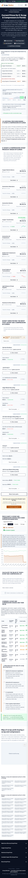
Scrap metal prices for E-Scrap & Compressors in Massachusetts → (7, 812)
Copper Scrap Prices (6, 847)
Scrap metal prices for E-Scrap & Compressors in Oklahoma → (7, 826)
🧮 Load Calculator (8, 43)
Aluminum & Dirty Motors (8, 302)
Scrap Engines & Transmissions (6, 270)
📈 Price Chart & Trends (19, 43)
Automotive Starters (7, 203)
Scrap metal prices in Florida (15, 10)
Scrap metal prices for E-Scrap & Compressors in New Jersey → (7, 819)
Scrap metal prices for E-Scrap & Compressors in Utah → (20, 829)
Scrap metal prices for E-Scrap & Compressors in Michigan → (20, 812)
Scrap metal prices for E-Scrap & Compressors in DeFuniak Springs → (7, 782)
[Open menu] (26, 5)
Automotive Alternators (8, 186)
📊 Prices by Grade (8, 40)
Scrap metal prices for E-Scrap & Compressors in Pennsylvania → (20, 826)
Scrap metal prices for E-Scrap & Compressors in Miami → (7, 786)
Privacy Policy (11, 868)
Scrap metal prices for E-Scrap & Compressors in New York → (20, 819)
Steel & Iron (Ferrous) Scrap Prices (9, 843)
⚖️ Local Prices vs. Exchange (14, 46)
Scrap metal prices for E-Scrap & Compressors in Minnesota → (7, 816)
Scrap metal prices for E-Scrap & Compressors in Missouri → (20, 816)
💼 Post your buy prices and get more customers (12, 337)
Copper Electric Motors (8, 170)
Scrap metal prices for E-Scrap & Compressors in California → (20, 799)
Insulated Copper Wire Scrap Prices (9, 857)
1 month (4, 524)
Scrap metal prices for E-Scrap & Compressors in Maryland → (20, 808)
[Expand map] (24, 744)
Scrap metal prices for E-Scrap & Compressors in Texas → (7, 829)
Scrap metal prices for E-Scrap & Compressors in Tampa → (20, 786)
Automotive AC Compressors (6, 237)
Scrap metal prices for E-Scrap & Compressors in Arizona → (7, 799)
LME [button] (10, 627)
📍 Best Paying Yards (19, 40)
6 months (16, 524)
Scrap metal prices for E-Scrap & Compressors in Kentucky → (7, 808)
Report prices (24, 466)
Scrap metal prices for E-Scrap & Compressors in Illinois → (20, 802)
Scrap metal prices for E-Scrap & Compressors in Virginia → (7, 833)
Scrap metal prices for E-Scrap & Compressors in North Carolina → (7, 822)
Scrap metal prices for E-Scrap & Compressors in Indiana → (7, 805)
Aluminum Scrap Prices (6, 852)
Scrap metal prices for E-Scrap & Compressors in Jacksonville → (20, 781)
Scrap (9, 5)
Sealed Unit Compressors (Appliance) (8, 253)
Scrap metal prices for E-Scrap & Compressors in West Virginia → (20, 833)
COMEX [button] (23, 104)
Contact (18, 868)
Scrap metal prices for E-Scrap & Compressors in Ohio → (20, 822)
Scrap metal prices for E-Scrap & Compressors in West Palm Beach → (7, 789)
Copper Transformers (7, 219)
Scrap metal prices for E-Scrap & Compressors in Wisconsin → (7, 836)
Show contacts (15, 352)
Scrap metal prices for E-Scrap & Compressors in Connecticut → (7, 802)
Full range (22, 524)
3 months (10, 524)
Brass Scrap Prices (5, 861)
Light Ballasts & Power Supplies (8, 286)
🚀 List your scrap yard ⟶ (14, 507)
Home (6, 10)
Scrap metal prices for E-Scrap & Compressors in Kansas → (20, 805)
